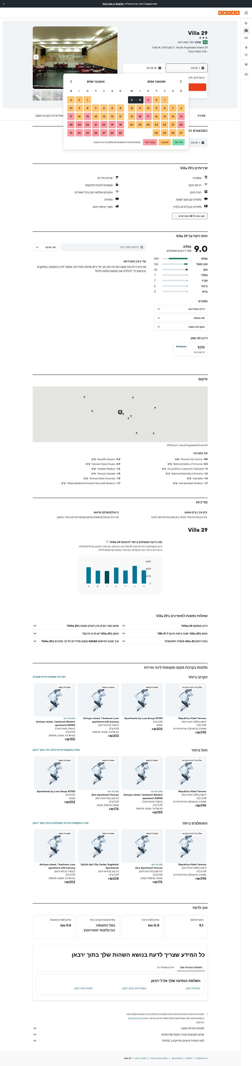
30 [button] (156, 133)
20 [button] (181, 124)
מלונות (188, 1058)
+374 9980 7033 (198, 51)
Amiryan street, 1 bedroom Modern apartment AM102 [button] (55, 723)
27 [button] (181, 133)
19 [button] (131, 116)
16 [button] (156, 116)
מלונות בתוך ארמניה (158, 1058)
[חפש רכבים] (246, 37)
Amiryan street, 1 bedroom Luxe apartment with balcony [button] (101, 720)
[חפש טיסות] (246, 23)
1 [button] (164, 100)
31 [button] (71, 133)
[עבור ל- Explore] (246, 47)
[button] (4, 4)
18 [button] (140, 116)
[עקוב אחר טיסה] (246, 54)
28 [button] (172, 133)
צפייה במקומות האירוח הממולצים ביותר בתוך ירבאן (60, 822)
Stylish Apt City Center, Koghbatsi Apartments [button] (100, 866)
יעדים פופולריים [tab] (165, 967)
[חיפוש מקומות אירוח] (246, 30)
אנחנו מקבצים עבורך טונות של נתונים (182, 1034)
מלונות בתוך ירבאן (83, 988)
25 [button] (139, 124)
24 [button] (148, 124)
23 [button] (156, 124)
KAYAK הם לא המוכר (192, 1028)
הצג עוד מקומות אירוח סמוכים (49, 676)
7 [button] (172, 108)
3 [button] (148, 100)
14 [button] (173, 116)
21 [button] (173, 124)
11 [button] (140, 108)
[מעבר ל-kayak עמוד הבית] (229, 13)
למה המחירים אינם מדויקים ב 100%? (183, 1040)
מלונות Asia (177, 1058)
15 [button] (164, 116)
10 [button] (148, 108)
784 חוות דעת (186, 42)
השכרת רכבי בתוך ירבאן (134, 988)
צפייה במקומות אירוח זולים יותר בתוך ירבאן (56, 749)
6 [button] (181, 108)
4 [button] (140, 100)
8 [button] (164, 108)
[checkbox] (190, 349)
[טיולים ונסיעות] (246, 64)
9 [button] (156, 108)
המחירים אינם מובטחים (138, 1018)
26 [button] (131, 124)
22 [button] (164, 124)
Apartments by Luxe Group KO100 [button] (143, 718)
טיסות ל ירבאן (193, 988)
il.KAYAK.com (202, 1058)
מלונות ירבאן (140, 1058)
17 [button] (148, 116)
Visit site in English (113, 3)
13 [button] (181, 116)
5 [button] (132, 100)
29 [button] (164, 133)
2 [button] (156, 100)
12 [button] (131, 108)
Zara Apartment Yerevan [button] (105, 794)
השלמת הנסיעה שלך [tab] (191, 967)
